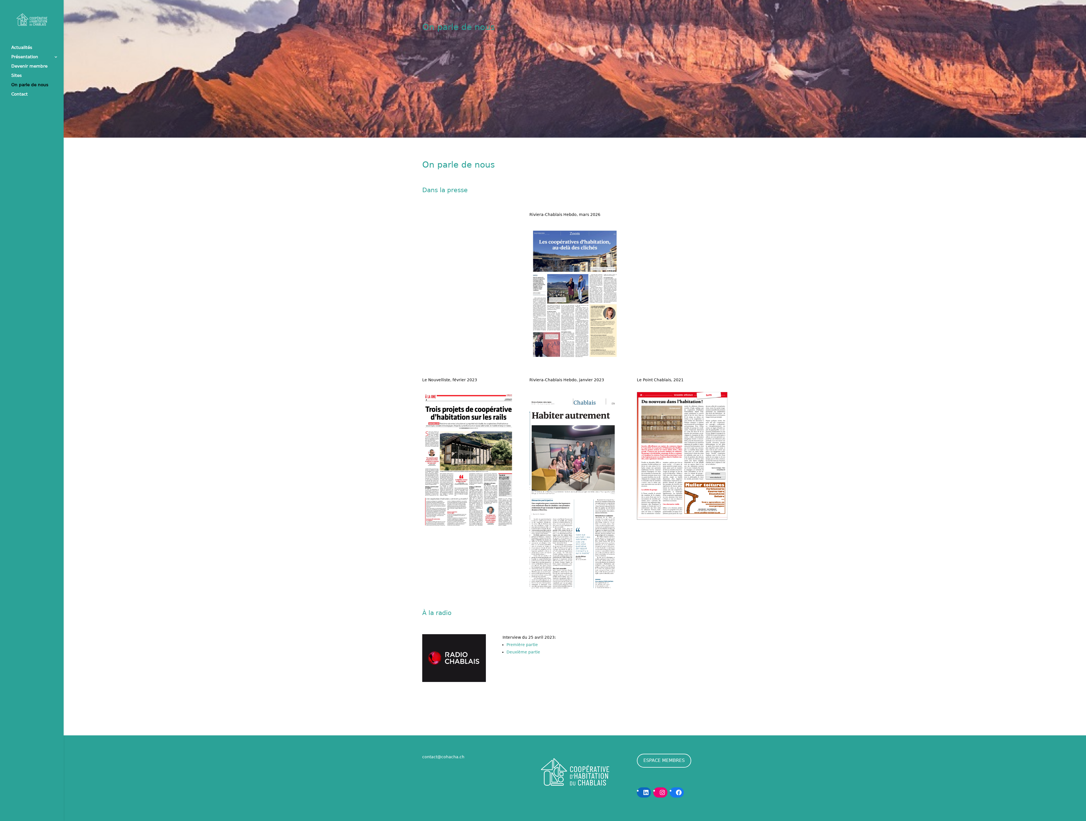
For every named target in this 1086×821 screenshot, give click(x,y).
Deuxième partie (523, 652)
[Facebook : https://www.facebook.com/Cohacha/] (679, 792)
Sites (16, 75)
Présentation (24, 57)
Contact (19, 94)
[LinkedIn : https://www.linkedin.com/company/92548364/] (646, 792)
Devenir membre (29, 66)
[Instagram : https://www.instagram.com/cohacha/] (662, 792)
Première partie (522, 644)
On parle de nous (29, 85)
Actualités (21, 48)
